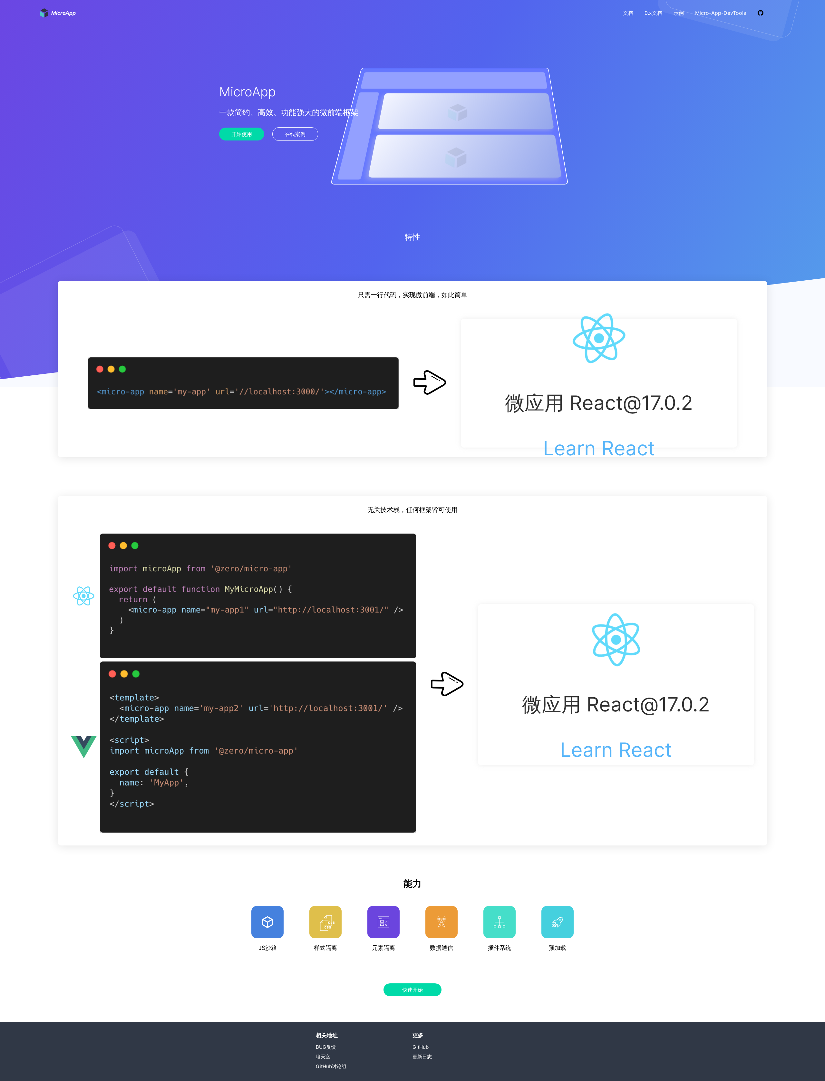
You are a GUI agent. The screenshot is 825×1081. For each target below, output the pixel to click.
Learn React (599, 448)
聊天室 (323, 1057)
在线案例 (295, 134)
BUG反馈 (326, 1047)
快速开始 (412, 990)
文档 (628, 13)
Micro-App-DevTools (720, 13)
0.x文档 (653, 13)
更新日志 (422, 1057)
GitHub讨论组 (331, 1066)
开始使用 (241, 134)
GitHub (420, 1047)
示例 (679, 13)
